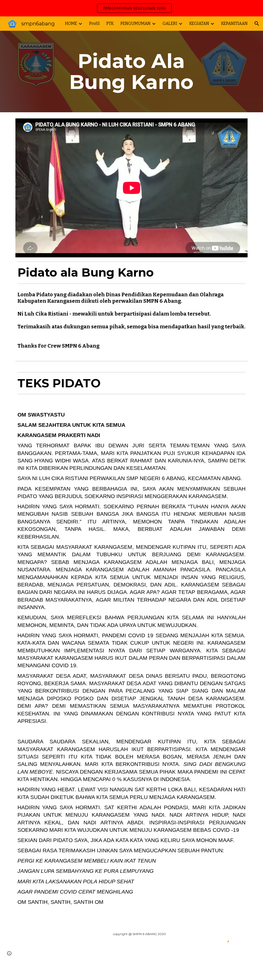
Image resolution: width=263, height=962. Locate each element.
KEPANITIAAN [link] (234, 23)
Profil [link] (94, 23)
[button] (257, 23)
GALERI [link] (170, 23)
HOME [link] (71, 23)
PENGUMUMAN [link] (135, 23)
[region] (131, 8)
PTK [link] (110, 23)
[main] (131, 71)
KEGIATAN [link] (199, 23)
